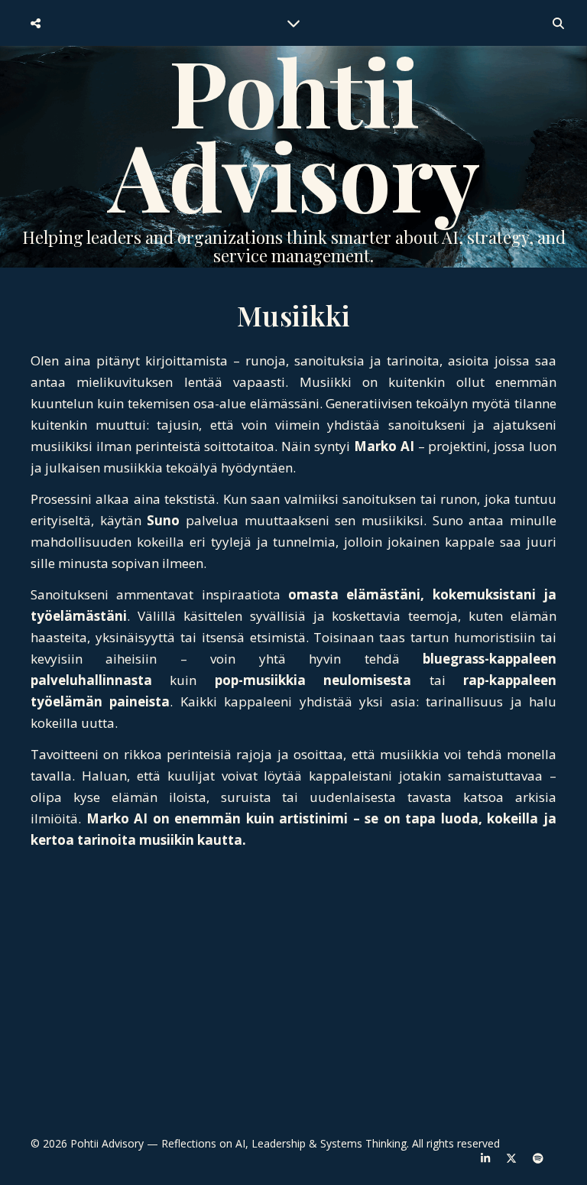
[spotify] (538, 1158)
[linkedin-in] (487, 1158)
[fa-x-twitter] (513, 1158)
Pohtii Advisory (294, 132)
